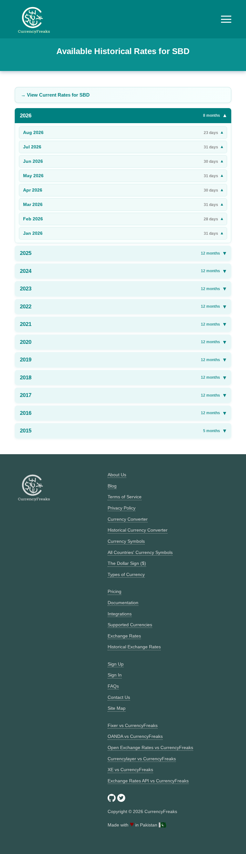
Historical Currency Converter (138, 530)
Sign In (115, 674)
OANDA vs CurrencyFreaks (135, 736)
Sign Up (116, 664)
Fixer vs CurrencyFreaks (133, 725)
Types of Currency (126, 574)
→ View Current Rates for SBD (55, 95)
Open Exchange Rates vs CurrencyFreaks (150, 747)
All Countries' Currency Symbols (140, 552)
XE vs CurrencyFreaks (130, 769)
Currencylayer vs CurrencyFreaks (142, 758)
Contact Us (119, 697)
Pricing (114, 591)
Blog (112, 485)
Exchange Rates (124, 635)
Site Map (117, 708)
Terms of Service (125, 496)
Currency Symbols (126, 541)
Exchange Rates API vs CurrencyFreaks (148, 780)
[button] (226, 19)
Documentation (123, 602)
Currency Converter (128, 519)
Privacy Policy (121, 507)
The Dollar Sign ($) (127, 563)
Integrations (120, 613)
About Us (117, 474)
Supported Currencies (130, 624)
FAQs (113, 686)
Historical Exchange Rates (134, 646)
